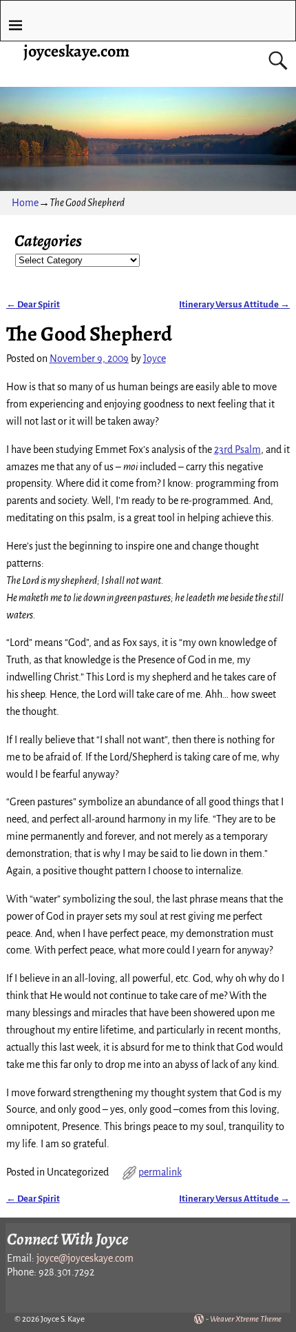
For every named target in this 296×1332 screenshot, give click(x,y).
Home (25, 202)
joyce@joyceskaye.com (85, 1258)
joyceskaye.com (76, 51)
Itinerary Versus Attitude (234, 304)
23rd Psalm (237, 449)
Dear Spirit (33, 304)
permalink (160, 1172)
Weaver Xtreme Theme (246, 1319)
